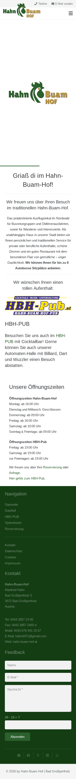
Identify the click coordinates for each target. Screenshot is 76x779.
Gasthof (10, 510)
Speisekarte (13, 522)
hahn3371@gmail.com (30, 636)
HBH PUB (12, 516)
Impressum (13, 563)
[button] (70, 13)
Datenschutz (13, 551)
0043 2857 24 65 (21, 619)
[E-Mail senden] (19, 755)
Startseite (11, 504)
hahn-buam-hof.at (25, 641)
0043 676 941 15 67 (27, 630)
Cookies (10, 557)
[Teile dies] (28, 755)
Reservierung (52, 467)
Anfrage (14, 473)
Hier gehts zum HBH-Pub (26, 478)
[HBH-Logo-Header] (21, 10)
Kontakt (10, 545)
